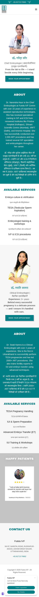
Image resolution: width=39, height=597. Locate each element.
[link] (4, 9)
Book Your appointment (19, 79)
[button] (36, 9)
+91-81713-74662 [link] (19, 556)
